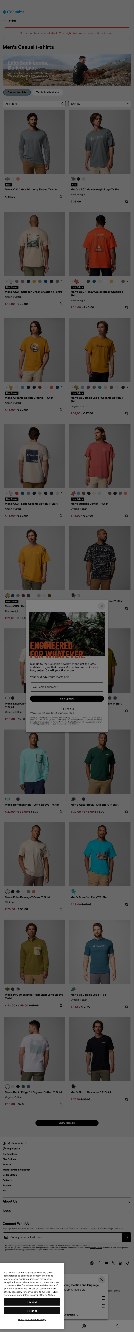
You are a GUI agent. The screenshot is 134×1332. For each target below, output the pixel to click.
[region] (32, 1296)
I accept (32, 1302)
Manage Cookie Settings (32, 1319)
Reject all (32, 1310)
